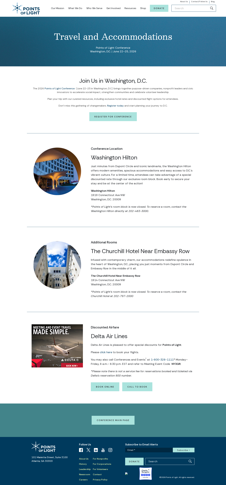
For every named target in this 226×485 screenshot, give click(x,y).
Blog (212, 1)
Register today (115, 105)
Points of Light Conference (60, 88)
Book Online (105, 386)
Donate (159, 8)
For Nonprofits (100, 458)
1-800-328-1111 (162, 359)
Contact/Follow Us (199, 1)
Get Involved (113, 8)
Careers (83, 479)
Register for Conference (113, 116)
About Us (184, 1)
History (83, 464)
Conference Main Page (113, 420)
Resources (130, 8)
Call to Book (137, 386)
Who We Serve (94, 8)
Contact (97, 474)
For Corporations (102, 464)
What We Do (75, 8)
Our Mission (57, 8)
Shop (143, 8)
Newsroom (84, 474)
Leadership (85, 469)
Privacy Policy (100, 479)
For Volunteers (100, 469)
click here (105, 352)
